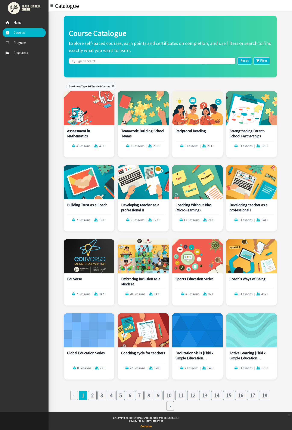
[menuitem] (24, 22)
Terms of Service (154, 420)
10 (168, 395)
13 (204, 395)
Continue (146, 426)
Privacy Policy (137, 420)
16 (240, 395)
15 (228, 395)
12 (192, 395)
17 (252, 395)
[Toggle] (52, 6)
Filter (263, 61)
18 (264, 395)
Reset (244, 61)
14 (216, 395)
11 (180, 395)
